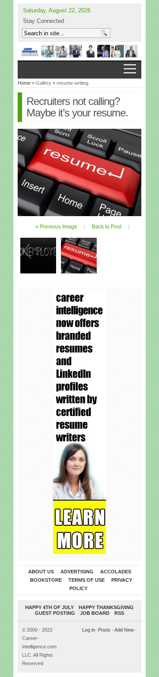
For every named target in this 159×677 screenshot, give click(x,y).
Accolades (115, 571)
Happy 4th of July (49, 607)
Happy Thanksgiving (106, 607)
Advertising (77, 571)
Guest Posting (55, 613)
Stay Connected (43, 21)
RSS (119, 613)
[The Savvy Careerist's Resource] (79, 51)
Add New (124, 629)
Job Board (95, 613)
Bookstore (46, 580)
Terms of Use (86, 580)
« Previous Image (56, 227)
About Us (41, 571)
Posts (104, 629)
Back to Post (106, 227)
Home (24, 83)
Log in (88, 629)
